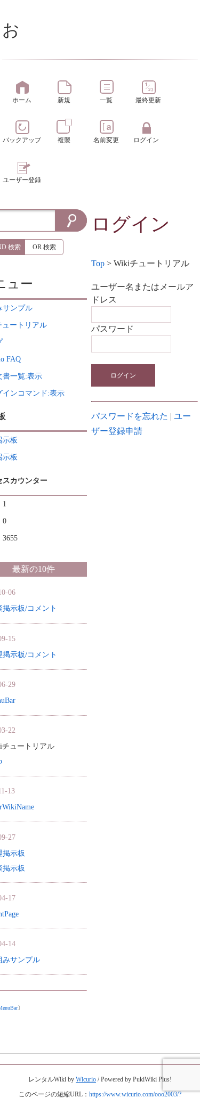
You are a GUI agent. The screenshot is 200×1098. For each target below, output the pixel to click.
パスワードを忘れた (129, 416)
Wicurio (86, 1079)
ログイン (123, 375)
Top (98, 263)
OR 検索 (44, 247)
